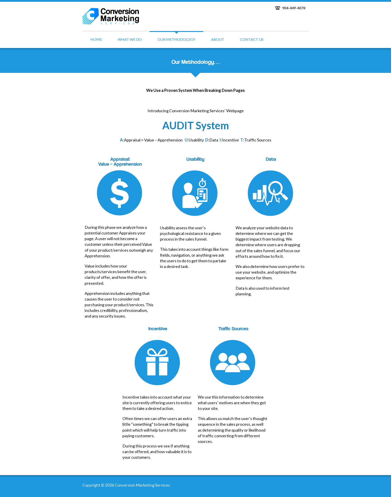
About (217, 39)
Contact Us (251, 39)
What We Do (130, 39)
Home (96, 39)
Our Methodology (176, 39)
